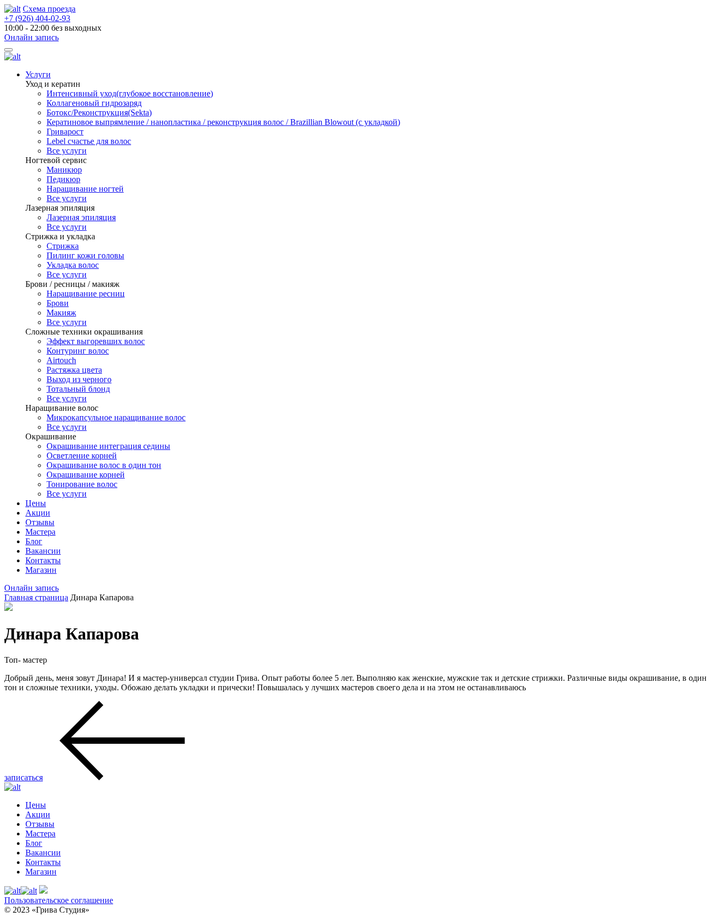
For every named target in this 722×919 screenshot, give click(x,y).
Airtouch (61, 360)
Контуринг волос (78, 350)
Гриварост (65, 131)
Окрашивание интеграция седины (108, 446)
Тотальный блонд (78, 388)
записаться (23, 777)
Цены (35, 503)
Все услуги (67, 150)
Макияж (61, 312)
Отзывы (39, 522)
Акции (37, 512)
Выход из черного (79, 379)
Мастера (40, 531)
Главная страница (36, 597)
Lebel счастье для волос (89, 141)
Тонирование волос (82, 484)
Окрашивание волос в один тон (104, 465)
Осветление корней (82, 455)
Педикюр (63, 179)
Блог (33, 541)
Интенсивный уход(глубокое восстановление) (130, 93)
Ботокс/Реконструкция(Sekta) (99, 112)
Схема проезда (49, 8)
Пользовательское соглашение (58, 900)
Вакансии (43, 550)
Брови (58, 303)
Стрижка (63, 245)
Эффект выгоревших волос (96, 341)
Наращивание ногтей (85, 188)
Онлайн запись (31, 37)
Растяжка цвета (74, 369)
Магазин (41, 569)
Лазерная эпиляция (81, 217)
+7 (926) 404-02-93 (37, 18)
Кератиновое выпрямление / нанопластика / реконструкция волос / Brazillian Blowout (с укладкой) (223, 122)
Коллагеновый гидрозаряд (94, 102)
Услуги (38, 74)
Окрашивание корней (86, 474)
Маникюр (64, 169)
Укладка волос (73, 264)
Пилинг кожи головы (85, 255)
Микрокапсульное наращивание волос (116, 417)
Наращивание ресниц (86, 293)
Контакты (43, 560)
